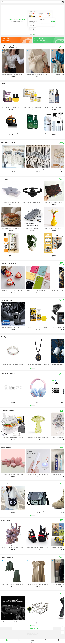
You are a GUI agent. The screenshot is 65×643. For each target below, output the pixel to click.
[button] (30, 34)
